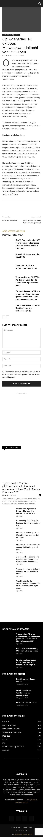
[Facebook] (11, 818)
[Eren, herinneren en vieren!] (8, 705)
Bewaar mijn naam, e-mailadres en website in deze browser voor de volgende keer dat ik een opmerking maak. (21, 374)
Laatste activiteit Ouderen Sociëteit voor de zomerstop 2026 (28, 308)
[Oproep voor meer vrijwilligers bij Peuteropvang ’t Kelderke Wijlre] (8, 572)
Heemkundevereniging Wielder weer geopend (32, 221)
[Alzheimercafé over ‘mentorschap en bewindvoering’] (8, 693)
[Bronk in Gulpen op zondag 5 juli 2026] (8, 257)
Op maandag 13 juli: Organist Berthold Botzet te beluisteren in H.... (28, 523)
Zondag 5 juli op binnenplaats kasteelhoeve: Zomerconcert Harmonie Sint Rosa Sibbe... (27, 559)
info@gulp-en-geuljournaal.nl (23, 834)
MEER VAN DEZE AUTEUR (12, 235)
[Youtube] (31, 818)
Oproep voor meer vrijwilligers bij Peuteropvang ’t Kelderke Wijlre (28, 571)
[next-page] (7, 316)
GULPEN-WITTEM (8, 34)
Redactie (9, 56)
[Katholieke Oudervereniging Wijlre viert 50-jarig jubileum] (8, 651)
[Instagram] (18, 818)
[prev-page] (3, 316)
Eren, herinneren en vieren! (26, 703)
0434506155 (23, 831)
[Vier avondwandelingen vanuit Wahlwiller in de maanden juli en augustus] (8, 536)
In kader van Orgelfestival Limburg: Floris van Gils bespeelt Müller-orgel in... (26, 511)
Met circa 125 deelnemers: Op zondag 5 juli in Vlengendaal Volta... (28, 547)
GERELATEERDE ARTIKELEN (13, 231)
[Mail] (24, 818)
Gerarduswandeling (9, 220)
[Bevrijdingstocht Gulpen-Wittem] (8, 682)
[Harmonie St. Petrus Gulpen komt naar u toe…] (8, 268)
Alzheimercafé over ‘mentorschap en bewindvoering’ (24, 693)
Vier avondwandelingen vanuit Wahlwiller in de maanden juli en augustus (28, 535)
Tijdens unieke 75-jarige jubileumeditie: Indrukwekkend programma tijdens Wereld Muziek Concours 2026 (21, 488)
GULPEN (17, 34)
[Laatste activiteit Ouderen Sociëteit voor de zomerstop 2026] (8, 308)
